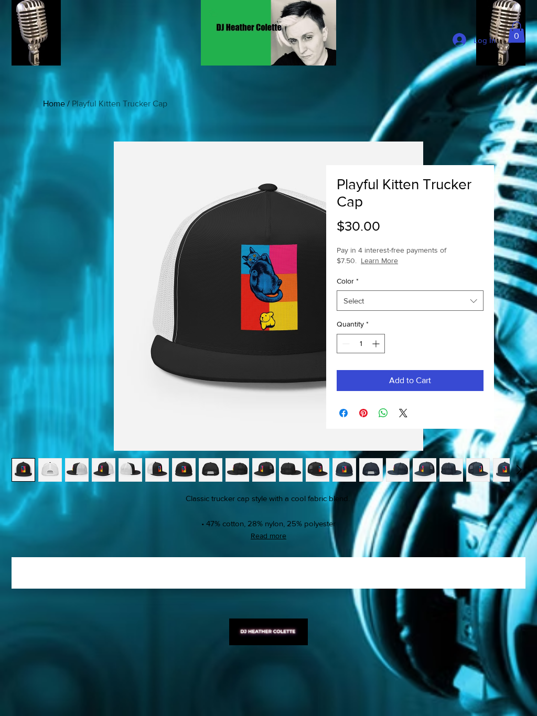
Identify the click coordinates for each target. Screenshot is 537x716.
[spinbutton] (360, 343)
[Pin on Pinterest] (363, 413)
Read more (268, 535)
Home (54, 103)
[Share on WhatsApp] (383, 413)
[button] (516, 32)
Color (348, 281)
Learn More (416, 260)
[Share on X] (403, 413)
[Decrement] (344, 343)
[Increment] (376, 343)
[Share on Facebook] (343, 413)
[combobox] (410, 300)
